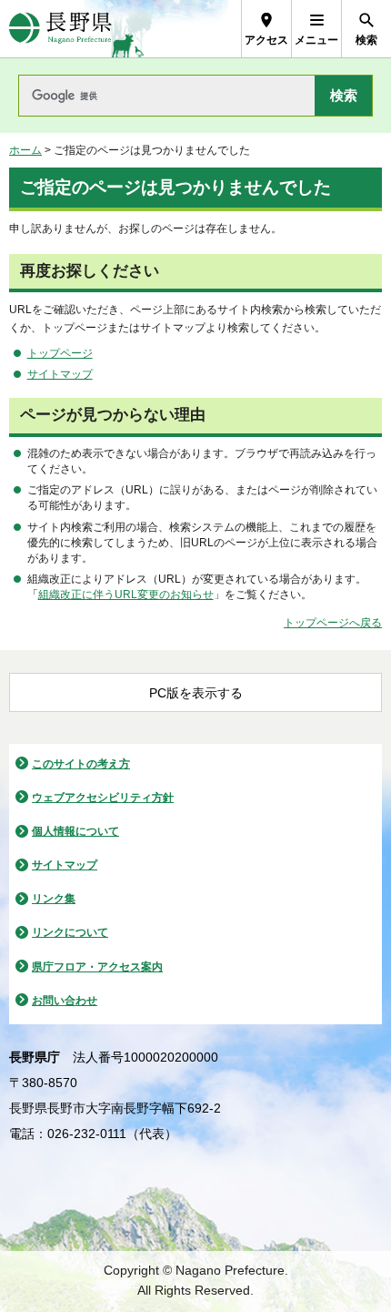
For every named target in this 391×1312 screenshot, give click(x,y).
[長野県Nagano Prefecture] (60, 29)
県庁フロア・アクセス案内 (97, 967)
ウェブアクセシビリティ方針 (103, 797)
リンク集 (53, 898)
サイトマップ (60, 374)
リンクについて (70, 932)
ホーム (25, 150)
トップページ (60, 353)
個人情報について (75, 831)
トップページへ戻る (333, 622)
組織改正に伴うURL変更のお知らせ (126, 594)
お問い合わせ (64, 1000)
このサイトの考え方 (81, 764)
